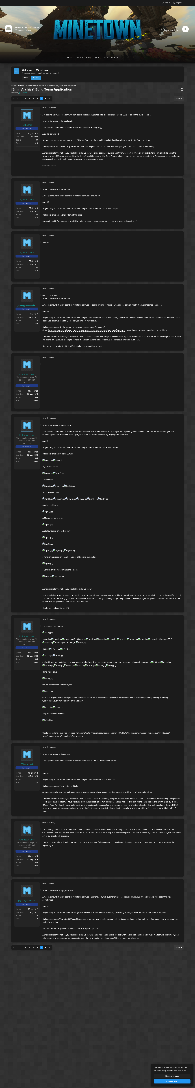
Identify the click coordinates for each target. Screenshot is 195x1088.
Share (178, 99)
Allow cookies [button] (172, 1081)
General (21, 86)
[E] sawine (23, 93)
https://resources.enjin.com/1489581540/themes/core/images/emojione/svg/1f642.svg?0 (86, 330)
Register (36, 78)
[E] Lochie (27, 124)
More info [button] (182, 1070)
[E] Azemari (27, 764)
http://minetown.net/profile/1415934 (58, 928)
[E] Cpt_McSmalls (27, 900)
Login (25, 78)
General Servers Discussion (36, 86)
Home (13, 86)
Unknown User (26, 374)
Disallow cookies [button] (172, 1076)
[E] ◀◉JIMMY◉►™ (27, 305)
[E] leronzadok (27, 199)
